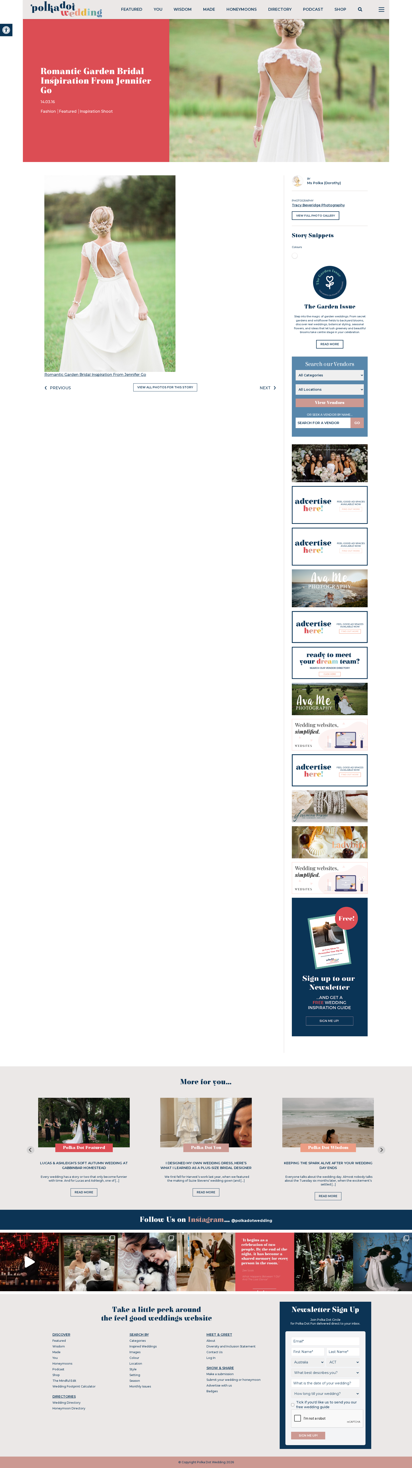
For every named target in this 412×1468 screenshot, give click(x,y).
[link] (6, 30)
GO (357, 423)
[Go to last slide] (30, 1150)
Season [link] (134, 1380)
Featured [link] (131, 9)
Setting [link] (134, 1375)
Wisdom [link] (183, 9)
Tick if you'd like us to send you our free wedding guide (326, 1404)
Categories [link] (137, 1340)
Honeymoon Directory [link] (68, 1408)
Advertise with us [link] (219, 1385)
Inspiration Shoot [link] (96, 111)
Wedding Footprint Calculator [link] (74, 1386)
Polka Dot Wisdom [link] (328, 1147)
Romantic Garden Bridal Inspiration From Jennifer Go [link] (95, 374)
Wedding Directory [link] (66, 1402)
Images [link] (134, 1352)
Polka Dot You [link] (206, 1147)
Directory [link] (280, 9)
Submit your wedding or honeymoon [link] (233, 1380)
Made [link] (209, 9)
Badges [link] (212, 1391)
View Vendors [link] (330, 402)
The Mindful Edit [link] (64, 1380)
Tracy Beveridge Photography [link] (318, 205)
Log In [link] (211, 1358)
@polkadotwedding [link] (251, 1220)
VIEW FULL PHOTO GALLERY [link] (315, 215)
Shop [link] (340, 9)
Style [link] (133, 1369)
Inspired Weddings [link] (143, 1346)
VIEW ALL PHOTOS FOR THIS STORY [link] (165, 387)
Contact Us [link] (214, 1352)
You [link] (158, 9)
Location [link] (135, 1363)
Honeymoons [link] (242, 9)
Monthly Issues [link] (140, 1386)
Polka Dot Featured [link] (84, 1147)
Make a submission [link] (220, 1374)
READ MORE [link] (329, 344)
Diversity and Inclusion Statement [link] (231, 1346)
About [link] (210, 1340)
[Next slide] (381, 1150)
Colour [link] (134, 1358)
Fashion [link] (49, 111)
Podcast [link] (313, 9)
